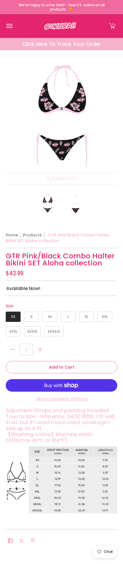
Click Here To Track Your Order (61, 44)
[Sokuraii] (60, 26)
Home (12, 235)
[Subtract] (12, 349)
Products (32, 235)
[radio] (13, 318)
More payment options (62, 399)
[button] (112, 26)
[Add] (40, 349)
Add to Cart (61, 367)
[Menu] (9, 26)
